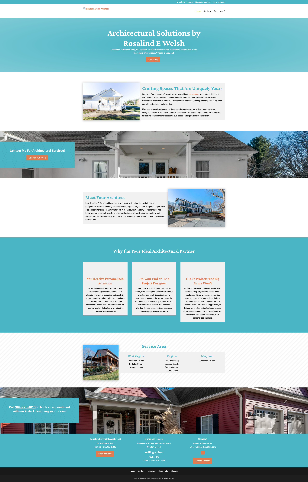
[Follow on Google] (203, 452)
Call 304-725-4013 (185, 2)
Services (207, 11)
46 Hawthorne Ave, (105, 443)
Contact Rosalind (203, 2)
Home (198, 11)
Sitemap (174, 471)
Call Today (153, 59)
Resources (218, 11)
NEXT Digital (169, 478)
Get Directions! (105, 453)
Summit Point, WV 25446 (105, 447)
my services (194, 94)
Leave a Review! (219, 2)
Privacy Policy (163, 471)
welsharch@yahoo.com (206, 447)
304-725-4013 (25, 407)
